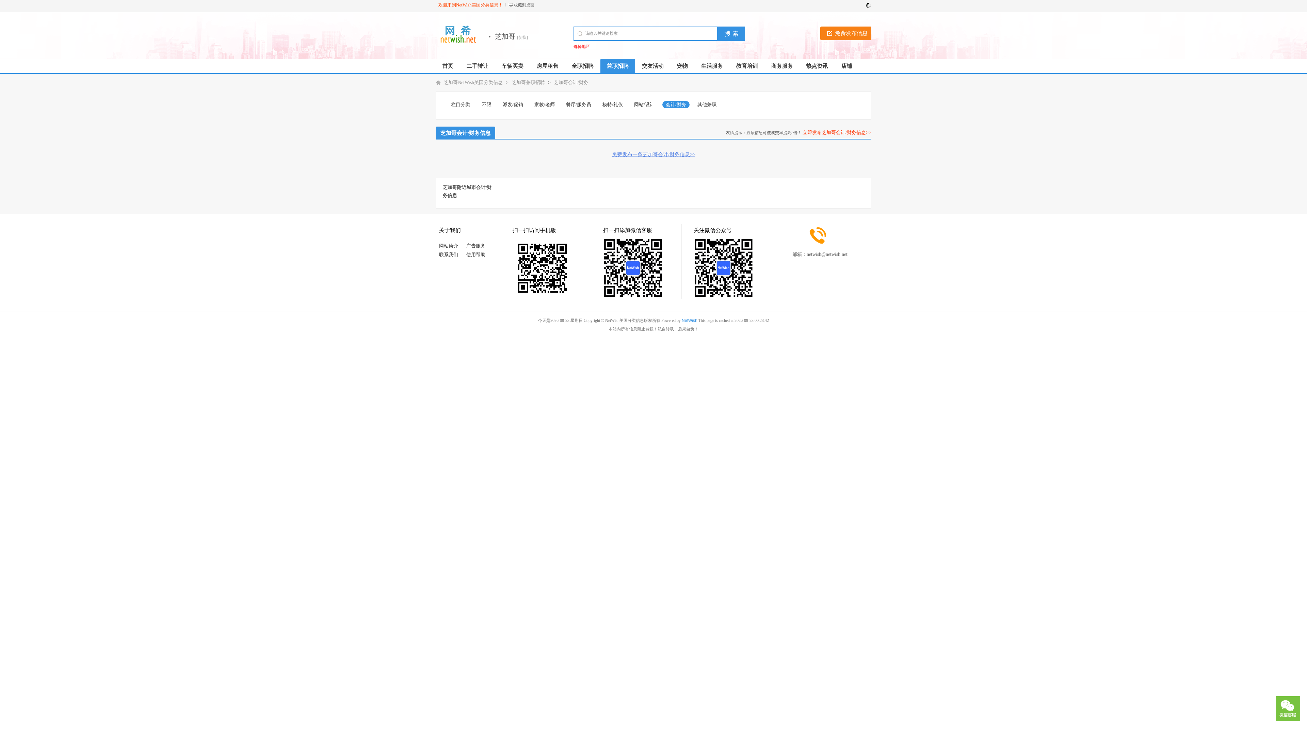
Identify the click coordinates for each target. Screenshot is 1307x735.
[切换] (522, 37)
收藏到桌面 (524, 5)
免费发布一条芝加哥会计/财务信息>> (653, 154)
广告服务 (475, 245)
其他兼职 (706, 104)
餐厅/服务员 (578, 104)
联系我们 (448, 254)
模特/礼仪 (612, 104)
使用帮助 (475, 254)
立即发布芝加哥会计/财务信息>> (837, 132)
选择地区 (582, 46)
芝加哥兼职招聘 (528, 82)
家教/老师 (544, 104)
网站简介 (448, 245)
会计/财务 (676, 104)
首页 (447, 66)
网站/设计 (644, 104)
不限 (486, 104)
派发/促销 (513, 104)
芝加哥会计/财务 (571, 82)
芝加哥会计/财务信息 (465, 133)
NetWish (689, 320)
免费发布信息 (851, 33)
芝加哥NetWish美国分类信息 (473, 82)
